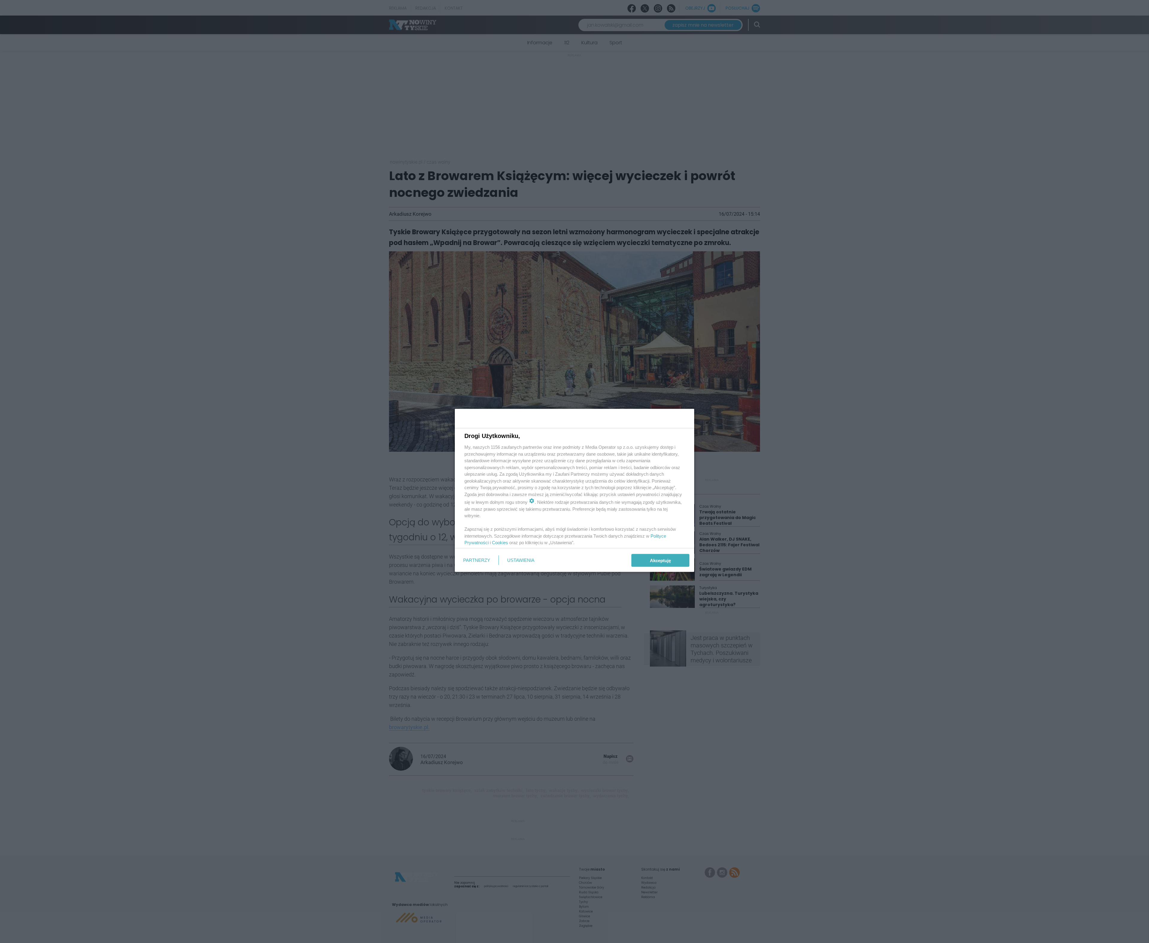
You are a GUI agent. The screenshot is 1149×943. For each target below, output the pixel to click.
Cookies (500, 542)
